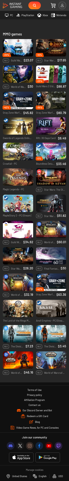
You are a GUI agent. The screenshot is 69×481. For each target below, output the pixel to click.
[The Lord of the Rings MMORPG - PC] (18, 308)
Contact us (34, 404)
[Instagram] (30, 446)
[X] (20, 446)
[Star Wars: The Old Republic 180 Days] (51, 203)
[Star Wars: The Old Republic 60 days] (18, 256)
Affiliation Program (34, 399)
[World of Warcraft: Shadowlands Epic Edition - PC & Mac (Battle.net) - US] (51, 360)
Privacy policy (34, 394)
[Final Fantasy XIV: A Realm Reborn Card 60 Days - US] (51, 256)
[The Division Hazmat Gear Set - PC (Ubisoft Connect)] (51, 334)
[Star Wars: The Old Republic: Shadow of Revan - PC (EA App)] (51, 177)
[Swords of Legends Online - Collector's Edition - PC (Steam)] (18, 126)
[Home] (12, 5)
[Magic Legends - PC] (18, 177)
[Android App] (47, 457)
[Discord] (10, 446)
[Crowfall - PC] (18, 151)
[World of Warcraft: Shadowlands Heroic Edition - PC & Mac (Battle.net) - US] (18, 360)
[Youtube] (49, 446)
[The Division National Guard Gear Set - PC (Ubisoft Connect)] (18, 334)
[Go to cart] (53, 5)
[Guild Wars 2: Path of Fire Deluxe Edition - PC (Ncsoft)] (18, 229)
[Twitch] (58, 446)
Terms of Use (34, 389)
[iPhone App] (21, 457)
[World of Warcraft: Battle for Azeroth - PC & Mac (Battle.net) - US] (18, 282)
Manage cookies (34, 469)
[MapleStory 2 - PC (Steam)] (18, 203)
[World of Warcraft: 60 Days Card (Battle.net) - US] (18, 74)
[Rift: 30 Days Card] (51, 126)
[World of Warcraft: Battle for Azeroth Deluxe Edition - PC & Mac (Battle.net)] (51, 229)
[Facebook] (39, 446)
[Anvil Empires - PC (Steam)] (51, 308)
